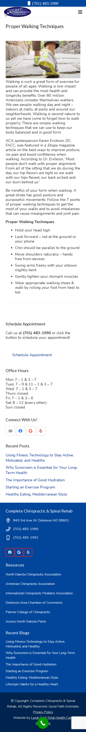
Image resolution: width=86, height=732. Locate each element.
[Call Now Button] (43, 723)
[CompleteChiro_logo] (17, 12)
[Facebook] (20, 431)
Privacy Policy (43, 712)
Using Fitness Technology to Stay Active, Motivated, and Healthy (40, 458)
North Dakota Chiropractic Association (33, 574)
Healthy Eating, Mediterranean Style (36, 494)
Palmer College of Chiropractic (28, 612)
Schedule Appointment (32, 354)
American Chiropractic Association (30, 584)
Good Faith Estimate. (64, 706)
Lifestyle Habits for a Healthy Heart (32, 684)
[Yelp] (41, 431)
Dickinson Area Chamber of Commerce (34, 602)
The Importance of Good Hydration (35, 480)
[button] (80, 12)
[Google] (30, 431)
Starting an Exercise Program (30, 487)
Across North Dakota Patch (26, 621)
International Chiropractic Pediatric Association (39, 593)
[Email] (10, 431)
